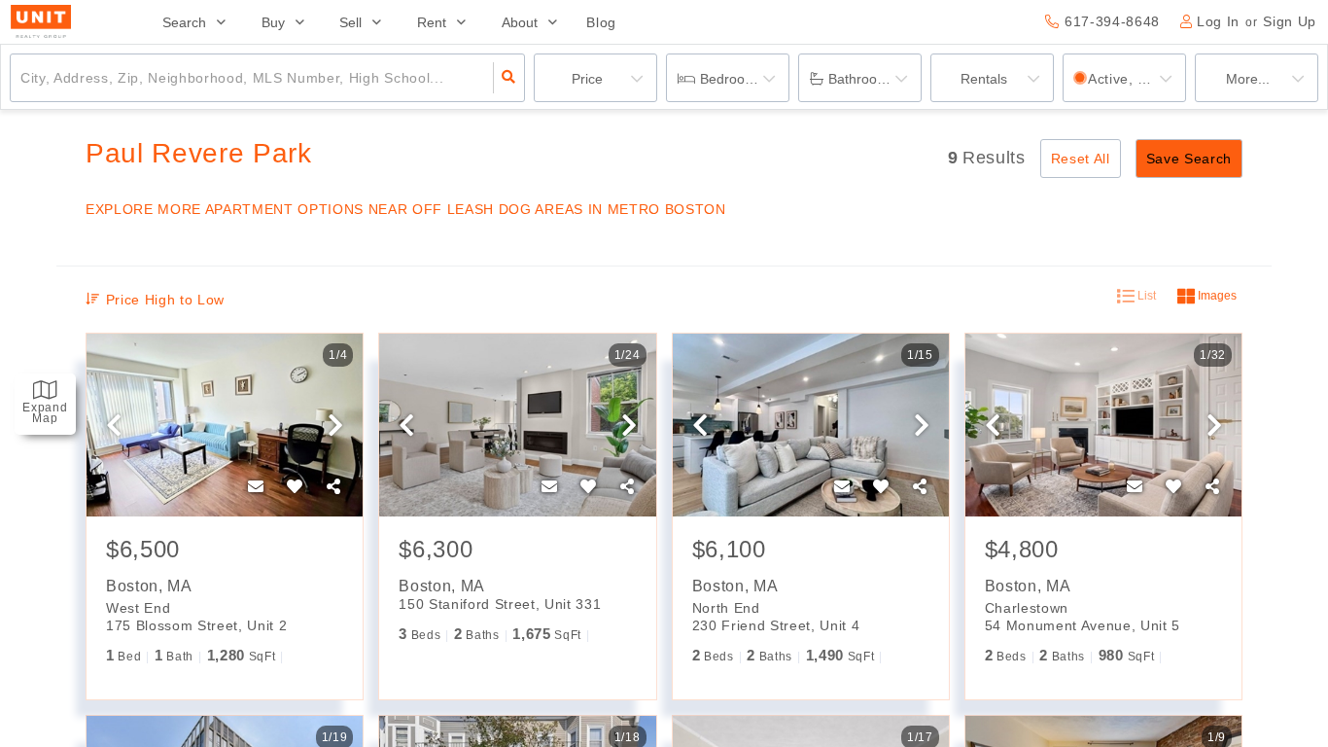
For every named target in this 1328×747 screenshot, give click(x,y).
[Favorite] (294, 487)
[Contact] (255, 487)
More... (1248, 79)
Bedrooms (731, 79)
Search (184, 22)
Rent (431, 22)
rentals (984, 79)
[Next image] (335, 426)
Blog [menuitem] (601, 22)
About (520, 22)
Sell (350, 22)
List (1145, 295)
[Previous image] (114, 426)
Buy (273, 22)
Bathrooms (861, 79)
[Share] (333, 487)
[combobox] (22, 77)
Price (587, 79)
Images (1216, 295)
